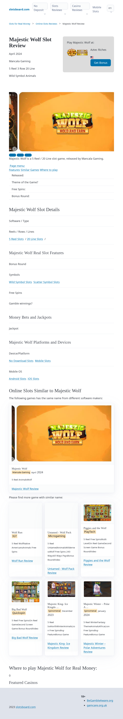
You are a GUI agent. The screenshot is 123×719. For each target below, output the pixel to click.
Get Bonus (100, 62)
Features (14, 170)
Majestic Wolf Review (25, 489)
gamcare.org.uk (97, 705)
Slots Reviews (57, 8)
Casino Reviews (77, 8)
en (110, 8)
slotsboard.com (26, 707)
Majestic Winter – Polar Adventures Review (95, 647)
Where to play (49, 170)
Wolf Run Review (22, 561)
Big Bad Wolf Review (25, 637)
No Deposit (39, 8)
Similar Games (30, 170)
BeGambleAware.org (100, 700)
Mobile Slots (97, 9)
